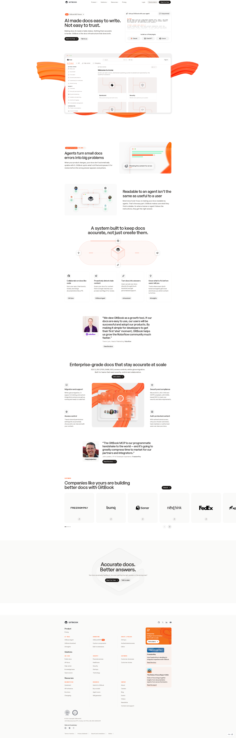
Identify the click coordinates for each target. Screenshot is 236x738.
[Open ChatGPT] (65, 728)
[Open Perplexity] (73, 728)
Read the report (152, 685)
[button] (164, 13)
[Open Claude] (69, 728)
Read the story (151, 662)
